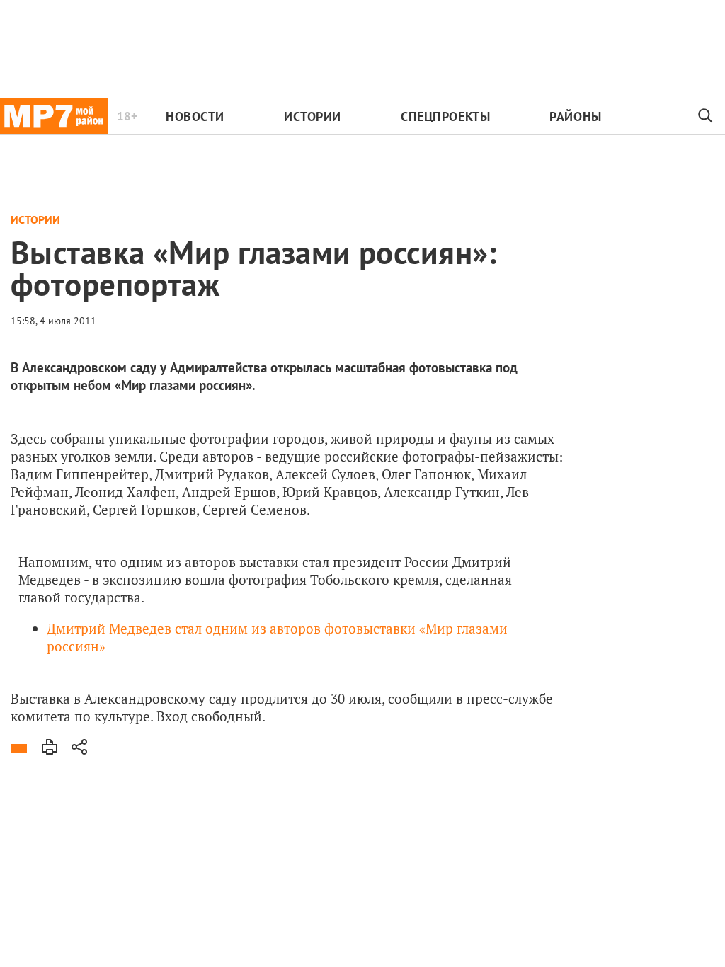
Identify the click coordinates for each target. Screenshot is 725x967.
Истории (312, 116)
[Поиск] (706, 116)
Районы (575, 116)
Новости (195, 116)
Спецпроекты (445, 116)
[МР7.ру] (54, 116)
